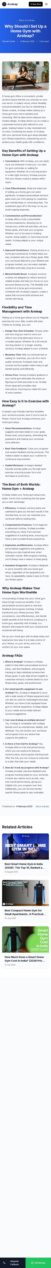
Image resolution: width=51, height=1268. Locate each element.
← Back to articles (25, 20)
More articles (42, 806)
